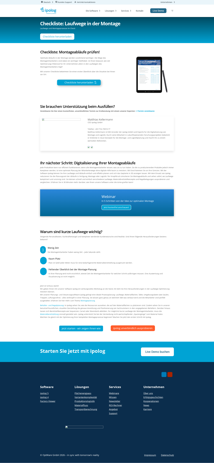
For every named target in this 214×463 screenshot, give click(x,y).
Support (113, 413)
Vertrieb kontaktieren (86, 2)
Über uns (148, 393)
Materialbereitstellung (49, 314)
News (146, 405)
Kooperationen (151, 401)
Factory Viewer (47, 401)
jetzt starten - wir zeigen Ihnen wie (81, 328)
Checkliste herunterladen (57, 36)
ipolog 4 (44, 397)
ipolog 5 (44, 393)
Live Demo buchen (157, 352)
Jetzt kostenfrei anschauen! (116, 207)
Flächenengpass (83, 393)
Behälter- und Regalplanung (52, 305)
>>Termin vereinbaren (145, 111)
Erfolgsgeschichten (153, 397)
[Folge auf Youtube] (169, 374)
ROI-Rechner (115, 405)
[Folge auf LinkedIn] (163, 374)
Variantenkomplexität (86, 397)
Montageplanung (88, 300)
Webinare (114, 393)
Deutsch (47, 2)
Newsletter (114, 401)
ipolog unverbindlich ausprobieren (132, 328)
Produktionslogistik (85, 401)
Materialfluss (81, 405)
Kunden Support (65, 2)
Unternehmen (166, 2)
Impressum (150, 455)
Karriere (147, 409)
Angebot (113, 409)
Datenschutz (167, 455)
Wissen (113, 397)
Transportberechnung (86, 409)
